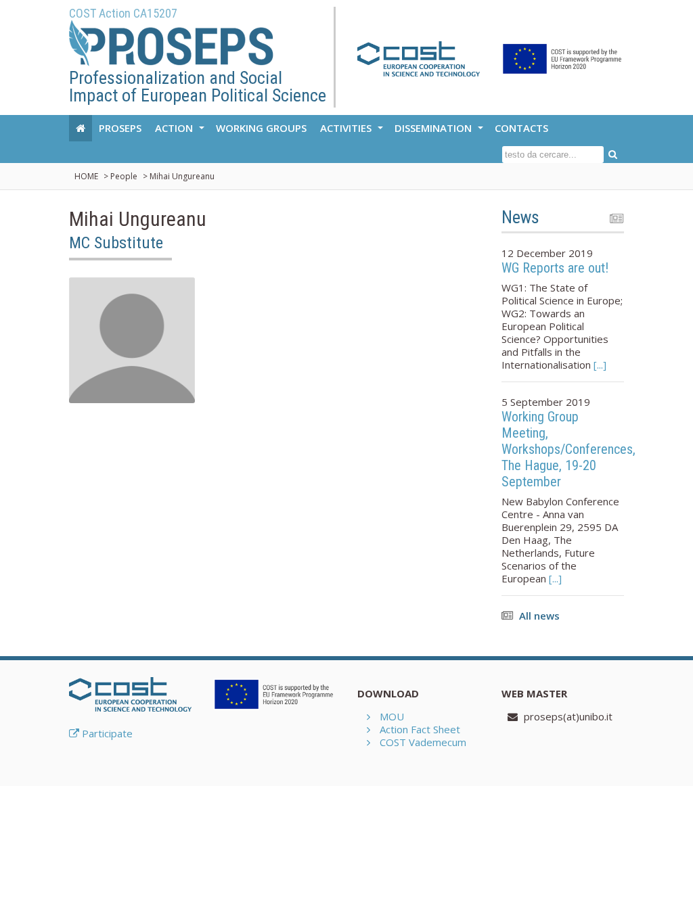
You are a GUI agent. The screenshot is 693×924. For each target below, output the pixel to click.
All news (539, 615)
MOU (392, 716)
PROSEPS (120, 128)
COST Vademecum (423, 742)
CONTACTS (521, 128)
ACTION (181, 131)
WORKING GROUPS (261, 128)
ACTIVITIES (353, 131)
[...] (598, 364)
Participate (106, 733)
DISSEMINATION (441, 131)
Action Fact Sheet (420, 729)
